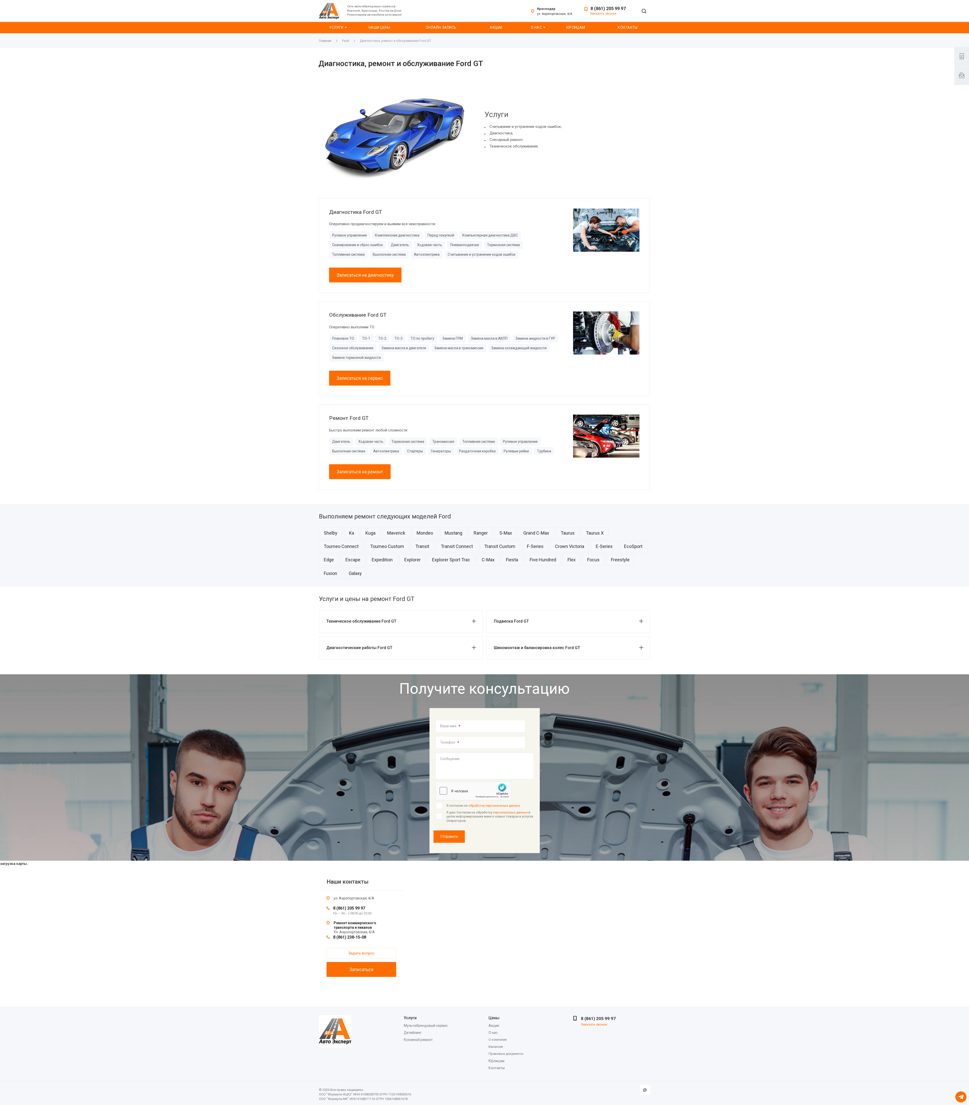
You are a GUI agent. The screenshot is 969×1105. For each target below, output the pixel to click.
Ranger (481, 533)
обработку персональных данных (494, 805)
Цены (494, 1017)
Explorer (412, 559)
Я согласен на (483, 805)
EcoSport (633, 546)
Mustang (453, 533)
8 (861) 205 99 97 (608, 8)
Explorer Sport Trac (451, 559)
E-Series (604, 546)
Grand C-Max (536, 533)
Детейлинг (413, 1033)
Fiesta (512, 559)
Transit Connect (457, 546)
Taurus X (595, 533)
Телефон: (449, 742)
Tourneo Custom (387, 546)
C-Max (488, 559)
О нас (536, 27)
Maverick (396, 533)
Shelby (330, 533)
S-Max (505, 533)
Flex (572, 559)
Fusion (330, 573)
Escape (352, 559)
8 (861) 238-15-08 (349, 937)
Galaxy (355, 573)
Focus (593, 559)
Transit (422, 546)
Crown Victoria (569, 546)
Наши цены (379, 27)
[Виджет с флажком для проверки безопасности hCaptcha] (474, 790)
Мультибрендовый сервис (426, 1026)
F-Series (535, 546)
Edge (329, 559)
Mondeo (425, 533)
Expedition (382, 559)
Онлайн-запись (441, 27)
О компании (498, 1039)
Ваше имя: (450, 726)
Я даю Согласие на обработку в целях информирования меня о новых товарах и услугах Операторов (489, 816)
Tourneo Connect (341, 546)
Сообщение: (450, 759)
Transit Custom (499, 546)
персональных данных (510, 812)
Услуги (336, 27)
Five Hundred (543, 559)
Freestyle (620, 559)
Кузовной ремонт (418, 1040)
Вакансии (496, 1047)
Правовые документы (506, 1054)
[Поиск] (644, 11)
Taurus (568, 533)
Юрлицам (575, 27)
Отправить (449, 836)
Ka (351, 533)
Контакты (627, 27)
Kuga (370, 533)
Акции (496, 27)
